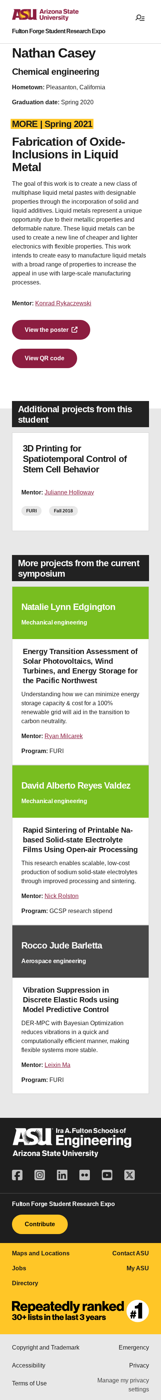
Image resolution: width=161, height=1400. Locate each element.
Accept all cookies (39, 1359)
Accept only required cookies (53, 1381)
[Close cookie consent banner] (147, 1301)
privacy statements (76, 1329)
